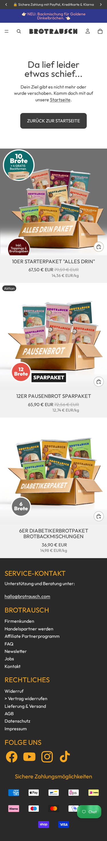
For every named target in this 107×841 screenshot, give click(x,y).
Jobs (9, 658)
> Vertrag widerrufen (26, 698)
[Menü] (6, 31)
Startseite (60, 99)
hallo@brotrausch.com (27, 596)
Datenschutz (17, 721)
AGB (9, 713)
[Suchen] (19, 31)
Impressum (16, 728)
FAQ (9, 644)
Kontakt (13, 666)
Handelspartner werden (29, 629)
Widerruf (14, 691)
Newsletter (16, 651)
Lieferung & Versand (25, 706)
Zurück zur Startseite (53, 121)
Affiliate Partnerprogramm (32, 636)
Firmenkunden (19, 621)
